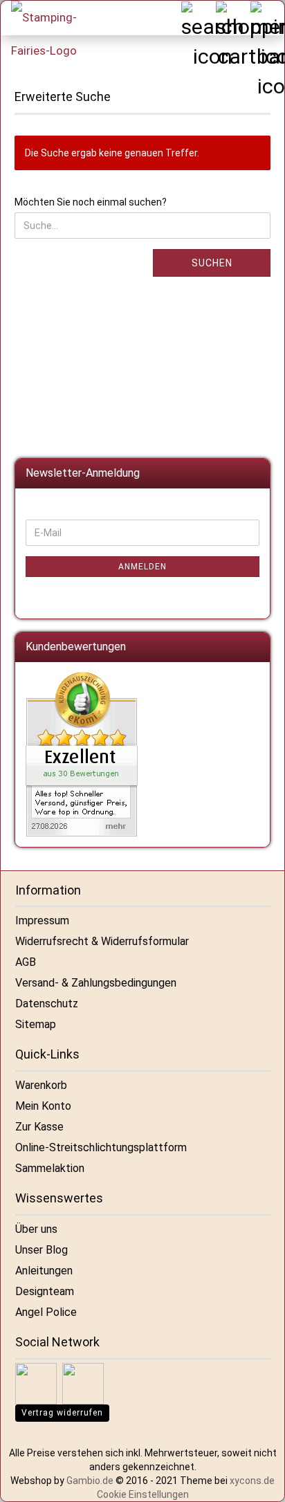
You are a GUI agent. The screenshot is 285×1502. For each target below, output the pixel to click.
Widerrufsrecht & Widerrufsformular (102, 941)
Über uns (36, 1229)
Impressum (42, 920)
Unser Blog (41, 1249)
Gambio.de (89, 1480)
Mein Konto (43, 1105)
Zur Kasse (39, 1126)
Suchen (212, 262)
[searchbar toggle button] (198, 18)
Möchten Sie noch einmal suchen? (91, 202)
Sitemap (35, 1024)
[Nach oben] (257, 1481)
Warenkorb (41, 1085)
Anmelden (142, 566)
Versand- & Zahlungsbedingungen (95, 982)
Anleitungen (44, 1270)
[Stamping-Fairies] (52, 34)
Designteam (44, 1291)
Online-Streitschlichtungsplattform (101, 1147)
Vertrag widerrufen (62, 1413)
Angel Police (46, 1312)
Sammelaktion (49, 1168)
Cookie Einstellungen (143, 1494)
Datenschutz (46, 1003)
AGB (25, 962)
